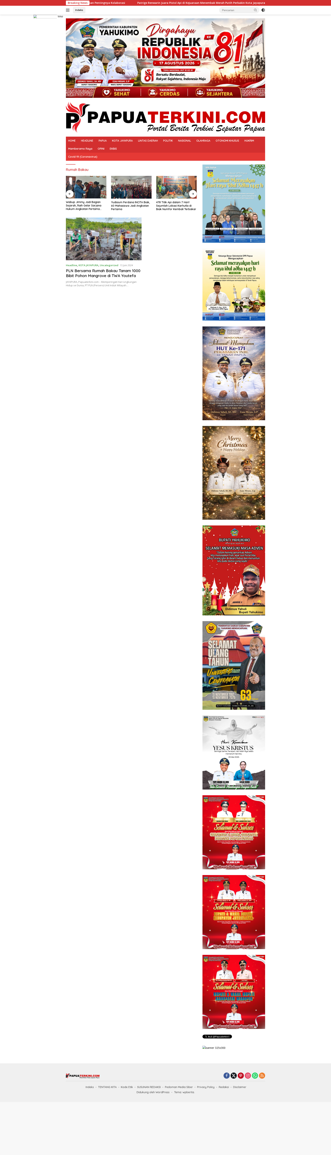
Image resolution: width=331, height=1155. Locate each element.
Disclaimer (239, 1087)
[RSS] (262, 1076)
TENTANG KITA (107, 1087)
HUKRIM (249, 140)
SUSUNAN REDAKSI (149, 1087)
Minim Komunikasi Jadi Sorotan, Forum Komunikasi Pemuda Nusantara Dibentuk (174, 206)
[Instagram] (248, 1076)
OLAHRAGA (203, 140)
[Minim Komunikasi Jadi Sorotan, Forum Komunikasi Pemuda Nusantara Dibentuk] (176, 187)
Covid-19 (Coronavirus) (82, 156)
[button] (255, 10)
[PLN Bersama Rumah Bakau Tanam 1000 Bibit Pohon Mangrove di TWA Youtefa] (104, 239)
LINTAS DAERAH (148, 140)
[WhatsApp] (255, 1076)
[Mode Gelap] (263, 10)
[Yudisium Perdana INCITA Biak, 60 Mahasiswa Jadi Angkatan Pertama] (86, 187)
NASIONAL (184, 140)
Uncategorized (109, 265)
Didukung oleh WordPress (153, 1092)
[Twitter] (234, 1076)
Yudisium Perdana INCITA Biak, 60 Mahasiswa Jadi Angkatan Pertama (85, 206)
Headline (71, 265)
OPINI (101, 148)
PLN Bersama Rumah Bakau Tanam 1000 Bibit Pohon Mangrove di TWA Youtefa (103, 273)
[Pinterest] (241, 1076)
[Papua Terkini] (165, 117)
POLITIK (168, 140)
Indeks (79, 9)
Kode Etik (127, 1087)
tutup (60, 16)
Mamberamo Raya (80, 148)
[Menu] (68, 10)
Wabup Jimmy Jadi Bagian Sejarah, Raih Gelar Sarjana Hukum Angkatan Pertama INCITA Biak (226, 3)
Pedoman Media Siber (179, 1087)
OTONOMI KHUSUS (227, 140)
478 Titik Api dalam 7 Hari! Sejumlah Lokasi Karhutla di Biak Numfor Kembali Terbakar (131, 206)
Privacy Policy (206, 1087)
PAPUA (103, 140)
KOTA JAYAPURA (122, 140)
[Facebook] (227, 1076)
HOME (72, 140)
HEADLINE (87, 140)
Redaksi (224, 1087)
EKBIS (113, 148)
